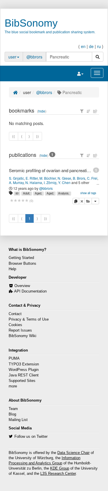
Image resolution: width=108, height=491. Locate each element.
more (13, 386)
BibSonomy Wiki (22, 336)
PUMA (14, 358)
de (91, 46)
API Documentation (30, 291)
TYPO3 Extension (24, 364)
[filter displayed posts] (81, 111)
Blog (12, 414)
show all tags (88, 193)
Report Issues (20, 330)
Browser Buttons (22, 264)
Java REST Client (24, 375)
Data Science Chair (73, 453)
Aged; (50, 193)
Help (12, 269)
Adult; (26, 193)
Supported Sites (22, 381)
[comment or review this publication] (19, 200)
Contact (15, 314)
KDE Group (59, 468)
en (83, 46)
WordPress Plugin (24, 370)
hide (41, 111)
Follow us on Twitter (31, 437)
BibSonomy (31, 23)
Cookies (15, 325)
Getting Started (21, 258)
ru (99, 46)
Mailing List (18, 420)
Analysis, (63, 193)
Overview (22, 286)
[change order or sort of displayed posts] (88, 111)
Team (13, 409)
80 (17, 193)
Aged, (38, 193)
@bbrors (34, 57)
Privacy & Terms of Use (29, 319)
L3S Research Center (58, 474)
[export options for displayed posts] (95, 111)
